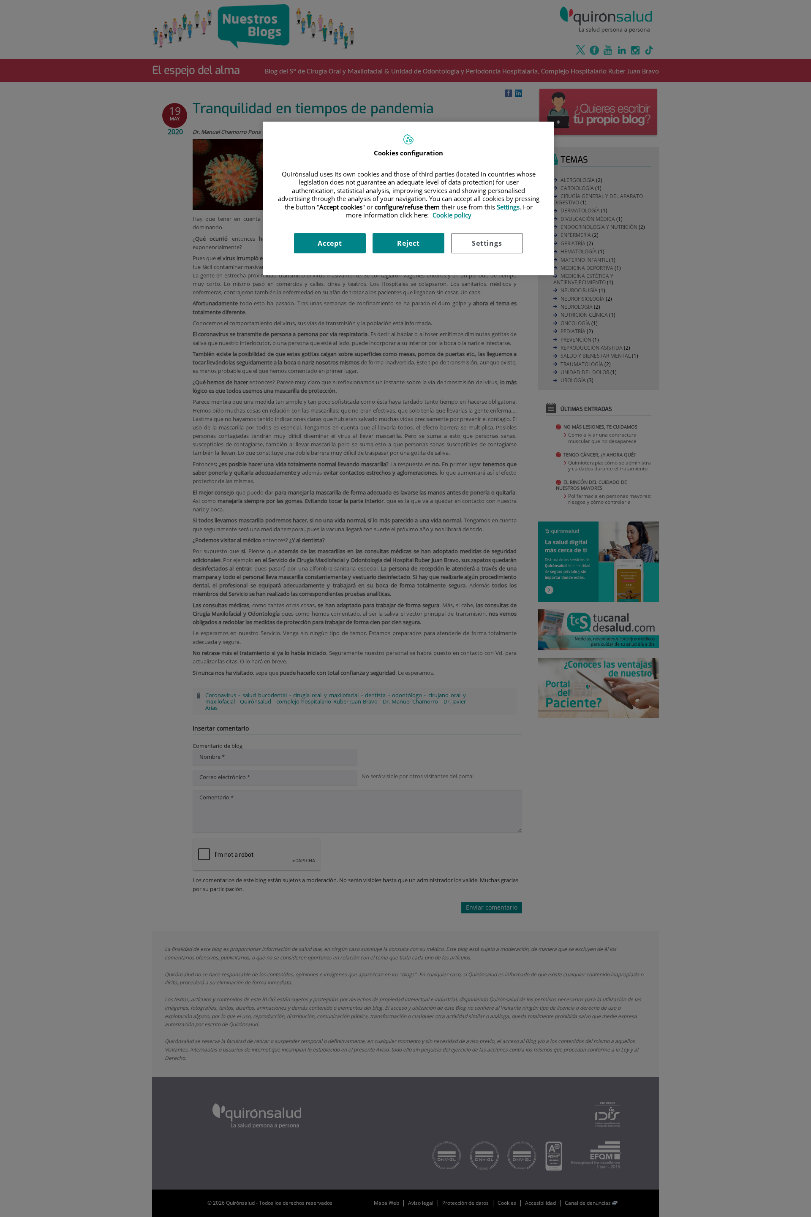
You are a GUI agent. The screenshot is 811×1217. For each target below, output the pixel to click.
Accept (330, 243)
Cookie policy (452, 215)
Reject (408, 243)
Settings (487, 243)
